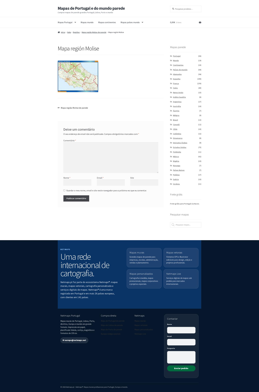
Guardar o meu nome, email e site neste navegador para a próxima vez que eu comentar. (106, 190)
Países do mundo (180, 69)
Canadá (176, 124)
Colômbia (177, 134)
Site (132, 177)
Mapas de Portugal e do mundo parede (91, 8)
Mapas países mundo (130, 22)
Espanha (176, 79)
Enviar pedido (181, 368)
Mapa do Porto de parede (111, 329)
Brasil (175, 120)
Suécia (176, 179)
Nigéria (176, 161)
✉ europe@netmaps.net (74, 340)
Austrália (177, 106)
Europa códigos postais (110, 334)
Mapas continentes (107, 22)
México (176, 156)
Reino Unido (178, 92)
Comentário (69, 140)
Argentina (177, 101)
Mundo (176, 60)
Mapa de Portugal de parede (113, 321)
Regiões (76, 32)
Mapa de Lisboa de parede (112, 325)
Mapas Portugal (65, 22)
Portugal (176, 56)
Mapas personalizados (143, 329)
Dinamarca (177, 138)
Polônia (176, 175)
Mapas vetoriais (141, 325)
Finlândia (177, 152)
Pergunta (171, 348)
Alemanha (177, 74)
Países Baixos (179, 170)
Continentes (178, 65)
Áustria (176, 111)
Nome (66, 177)
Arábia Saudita (179, 97)
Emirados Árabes (180, 143)
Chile (175, 129)
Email (100, 177)
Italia (69, 32)
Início (63, 32)
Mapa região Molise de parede (94, 32)
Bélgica (176, 115)
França (176, 83)
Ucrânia (176, 184)
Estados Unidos (179, 147)
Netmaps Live (140, 334)
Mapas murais (140, 321)
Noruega (176, 165)
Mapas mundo (87, 22)
